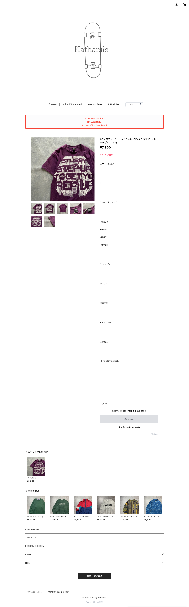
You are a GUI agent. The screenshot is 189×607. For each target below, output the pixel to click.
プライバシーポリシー (36, 592)
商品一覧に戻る (94, 576)
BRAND (28, 554)
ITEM (27, 563)
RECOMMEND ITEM (34, 546)
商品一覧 (53, 104)
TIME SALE (30, 537)
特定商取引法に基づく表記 (58, 592)
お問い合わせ (114, 104)
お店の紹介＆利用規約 (72, 104)
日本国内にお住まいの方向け (129, 427)
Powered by (91, 602)
